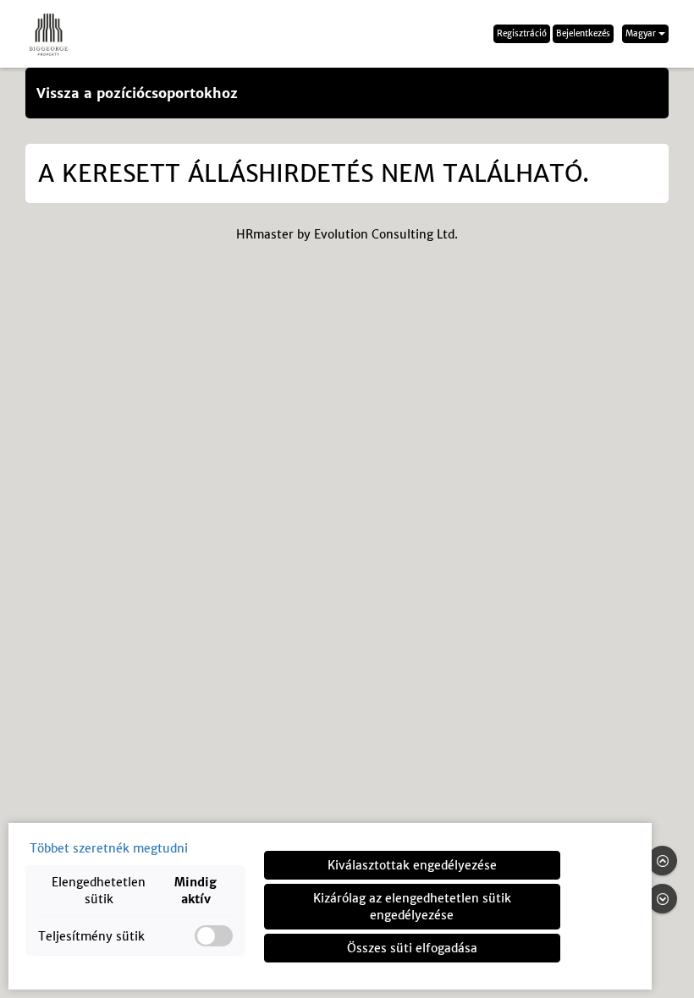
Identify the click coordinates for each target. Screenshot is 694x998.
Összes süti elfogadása (412, 948)
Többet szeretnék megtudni (109, 848)
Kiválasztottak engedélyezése (412, 865)
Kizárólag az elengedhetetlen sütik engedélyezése (412, 907)
